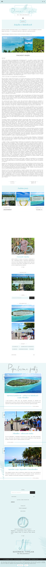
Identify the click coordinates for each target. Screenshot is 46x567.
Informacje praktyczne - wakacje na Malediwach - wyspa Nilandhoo (23, 313)
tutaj (11, 31)
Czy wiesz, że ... (39, 209)
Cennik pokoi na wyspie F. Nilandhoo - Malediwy (23, 282)
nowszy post (7, 207)
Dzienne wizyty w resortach (27, 346)
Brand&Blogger (35, 559)
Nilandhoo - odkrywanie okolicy (23, 433)
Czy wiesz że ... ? (16, 346)
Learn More (20, 565)
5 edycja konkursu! (7, 209)
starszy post (39, 207)
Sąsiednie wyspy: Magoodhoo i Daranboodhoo (23, 469)
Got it (26, 565)
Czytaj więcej (36, 406)
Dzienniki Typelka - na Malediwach (13, 559)
